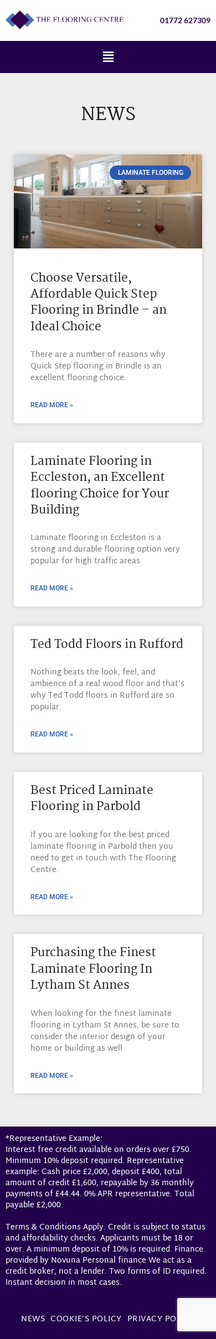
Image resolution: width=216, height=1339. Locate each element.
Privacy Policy (161, 1319)
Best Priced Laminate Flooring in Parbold (91, 799)
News (33, 1319)
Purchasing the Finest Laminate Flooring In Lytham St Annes (93, 969)
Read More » (51, 405)
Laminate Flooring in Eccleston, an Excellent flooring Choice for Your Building (99, 485)
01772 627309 (185, 20)
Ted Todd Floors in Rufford (106, 645)
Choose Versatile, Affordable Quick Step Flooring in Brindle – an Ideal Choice (98, 302)
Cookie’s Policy (86, 1319)
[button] (108, 56)
